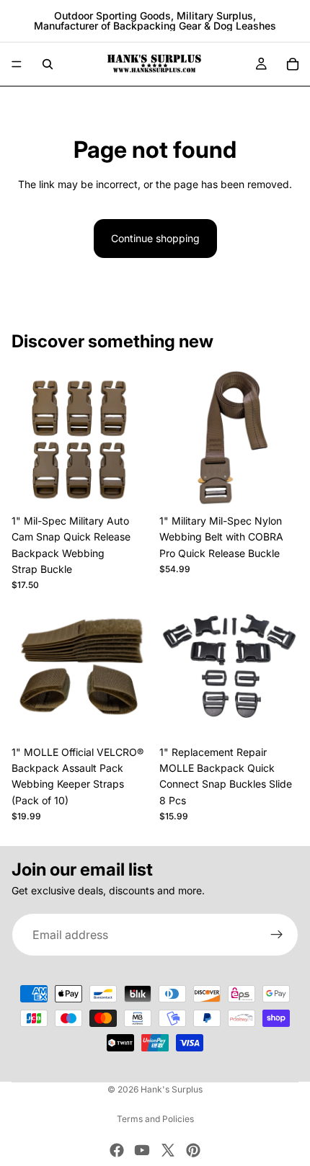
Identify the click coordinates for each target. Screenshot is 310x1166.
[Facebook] (116, 1150)
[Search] (47, 64)
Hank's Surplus (172, 1089)
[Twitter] (168, 1150)
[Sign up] (277, 935)
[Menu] (16, 64)
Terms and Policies (155, 1118)
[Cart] (293, 64)
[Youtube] (142, 1150)
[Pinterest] (193, 1150)
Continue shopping (155, 238)
